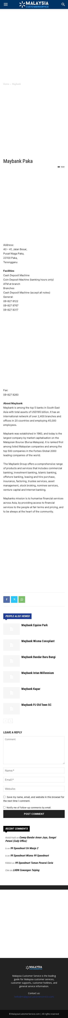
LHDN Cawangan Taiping (26, 870)
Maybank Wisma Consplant (37, 641)
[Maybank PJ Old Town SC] (11, 708)
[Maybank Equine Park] (11, 629)
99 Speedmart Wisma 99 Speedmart (29, 855)
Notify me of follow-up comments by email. (29, 807)
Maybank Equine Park (34, 625)
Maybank (16, 84)
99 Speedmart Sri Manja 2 (24, 848)
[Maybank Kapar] (11, 693)
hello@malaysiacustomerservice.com (34, 996)
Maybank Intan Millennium (37, 673)
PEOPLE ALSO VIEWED (17, 616)
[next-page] (11, 721)
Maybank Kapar (30, 689)
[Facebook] (6, 599)
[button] (63, 4)
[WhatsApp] (21, 599)
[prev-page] (5, 721)
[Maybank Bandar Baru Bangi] (11, 661)
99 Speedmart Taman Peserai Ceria (34, 862)
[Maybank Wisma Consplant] (11, 645)
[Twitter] (14, 599)
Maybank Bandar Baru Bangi (38, 657)
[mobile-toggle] (5, 4)
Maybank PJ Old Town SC (36, 704)
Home (6, 84)
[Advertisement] (34, 45)
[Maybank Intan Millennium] (11, 677)
